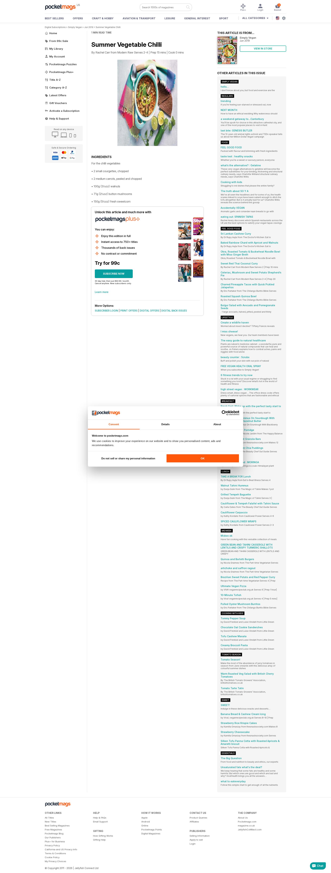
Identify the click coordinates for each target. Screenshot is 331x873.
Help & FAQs (99, 817)
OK (203, 458)
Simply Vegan (75, 27)
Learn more (101, 291)
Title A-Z (55, 79)
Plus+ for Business (55, 841)
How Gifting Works (103, 835)
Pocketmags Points (151, 829)
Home (53, 33)
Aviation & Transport (139, 18)
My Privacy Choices (55, 861)
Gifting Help (99, 839)
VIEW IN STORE (263, 48)
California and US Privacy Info (61, 849)
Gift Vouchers (58, 103)
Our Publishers (53, 837)
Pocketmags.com (247, 821)
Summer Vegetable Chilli (108, 27)
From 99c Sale (58, 41)
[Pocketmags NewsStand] (62, 6)
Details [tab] (165, 424)
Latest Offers (57, 95)
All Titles (49, 817)
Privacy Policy (52, 845)
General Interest (197, 18)
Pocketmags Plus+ (61, 72)
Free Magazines (53, 829)
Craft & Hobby (103, 18)
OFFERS (78, 18)
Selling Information (200, 835)
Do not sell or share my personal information (128, 458)
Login (192, 843)
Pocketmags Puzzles (63, 64)
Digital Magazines (150, 833)
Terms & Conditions (55, 853)
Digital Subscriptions (55, 27)
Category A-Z (58, 87)
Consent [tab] (114, 424)
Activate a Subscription (64, 110)
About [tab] (217, 424)
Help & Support (59, 118)
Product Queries (198, 817)
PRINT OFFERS (129, 310)
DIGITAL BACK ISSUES (174, 310)
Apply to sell (196, 839)
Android (145, 821)
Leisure (169, 18)
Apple (144, 817)
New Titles (50, 821)
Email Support (100, 821)
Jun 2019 (88, 27)
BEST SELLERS (54, 18)
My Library (56, 48)
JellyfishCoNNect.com (250, 829)
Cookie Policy (52, 857)
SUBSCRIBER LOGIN (106, 310)
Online (144, 825)
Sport (223, 18)
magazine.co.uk (246, 825)
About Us (243, 817)
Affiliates (194, 821)
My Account (57, 56)
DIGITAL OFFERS (149, 310)
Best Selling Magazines (57, 825)
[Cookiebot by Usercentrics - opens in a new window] (224, 413)
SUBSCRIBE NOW (113, 273)
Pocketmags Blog (54, 833)
